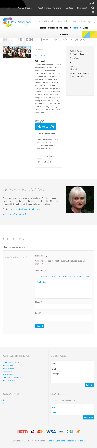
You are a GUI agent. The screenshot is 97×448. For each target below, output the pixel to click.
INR (51, 161)
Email (38, 312)
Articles (77, 27)
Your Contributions (25, 7)
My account (82, 7)
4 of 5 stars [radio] (73, 276)
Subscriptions (55, 27)
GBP (52, 156)
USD (46, 156)
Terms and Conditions (12, 377)
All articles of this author (14, 214)
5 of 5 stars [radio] (84, 276)
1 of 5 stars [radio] (40, 276)
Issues (67, 27)
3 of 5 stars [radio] (62, 276)
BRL (45, 161)
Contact (69, 7)
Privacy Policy (9, 380)
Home (43, 27)
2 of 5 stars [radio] (51, 276)
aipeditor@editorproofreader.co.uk (25, 209)
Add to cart (44, 126)
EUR (39, 156)
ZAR (39, 161)
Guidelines (7, 371)
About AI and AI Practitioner (50, 7)
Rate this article (40, 55)
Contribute (8, 7)
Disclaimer (7, 374)
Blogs (85, 27)
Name (38, 301)
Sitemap (82, 440)
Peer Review (8, 368)
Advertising (8, 365)
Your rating (40, 270)
